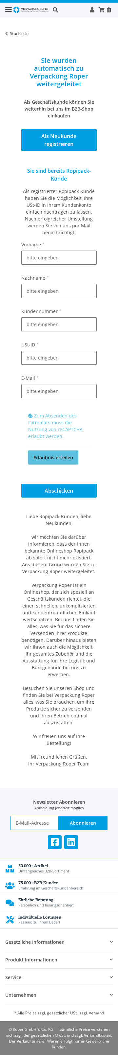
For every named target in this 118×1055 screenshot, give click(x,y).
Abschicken (59, 490)
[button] (69, 9)
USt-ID (29, 345)
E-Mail (29, 378)
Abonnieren (83, 823)
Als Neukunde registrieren (58, 140)
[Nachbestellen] (109, 10)
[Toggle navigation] (8, 7)
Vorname (32, 244)
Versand (96, 1013)
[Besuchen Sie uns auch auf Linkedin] (71, 842)
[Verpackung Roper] (31, 10)
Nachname (34, 278)
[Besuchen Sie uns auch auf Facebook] (55, 842)
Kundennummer (41, 311)
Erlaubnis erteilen (53, 457)
